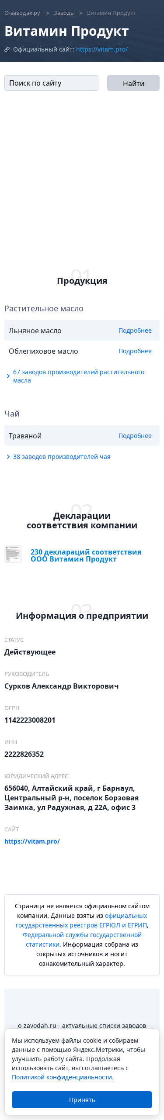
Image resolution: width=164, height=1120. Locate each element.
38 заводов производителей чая (62, 456)
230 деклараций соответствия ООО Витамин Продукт (86, 554)
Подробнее (135, 330)
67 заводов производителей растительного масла (78, 376)
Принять (82, 1100)
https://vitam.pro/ (102, 49)
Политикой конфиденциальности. (63, 1077)
